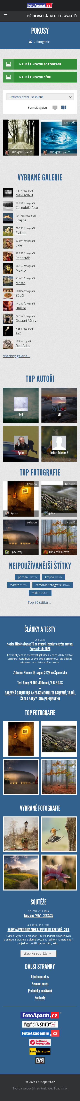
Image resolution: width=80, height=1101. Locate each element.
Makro (21, 270)
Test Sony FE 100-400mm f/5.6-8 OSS (40, 683)
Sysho (21, 453)
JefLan (52, 513)
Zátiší (20, 295)
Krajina (21, 220)
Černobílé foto (27, 207)
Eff (59, 414)
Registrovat (62, 16)
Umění (21, 308)
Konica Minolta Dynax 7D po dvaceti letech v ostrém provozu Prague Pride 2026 (40, 646)
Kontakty (40, 998)
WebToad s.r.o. (57, 1088)
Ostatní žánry (26, 320)
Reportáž (23, 258)
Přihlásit (36, 16)
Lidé (19, 245)
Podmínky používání (40, 991)
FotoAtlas (23, 345)
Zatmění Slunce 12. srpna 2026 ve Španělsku (40, 672)
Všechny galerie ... (16, 356)
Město (20, 283)
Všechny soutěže (36, 954)
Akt (18, 333)
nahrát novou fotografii (40, 64)
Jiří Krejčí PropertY (21, 152)
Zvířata (21, 232)
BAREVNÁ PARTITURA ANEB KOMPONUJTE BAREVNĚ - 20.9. (39, 929)
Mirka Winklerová (59, 552)
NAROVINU (24, 195)
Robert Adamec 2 (59, 453)
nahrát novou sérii (35, 77)
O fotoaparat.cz (40, 977)
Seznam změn (40, 984)
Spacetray (16, 552)
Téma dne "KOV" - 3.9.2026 (38, 915)
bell (21, 414)
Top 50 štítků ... (39, 602)
